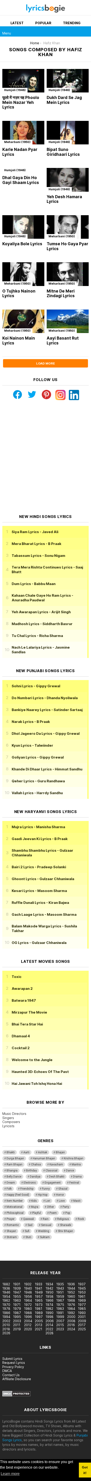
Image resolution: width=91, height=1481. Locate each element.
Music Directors (14, 1114)
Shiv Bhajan (65, 1231)
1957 (39, 1296)
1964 (28, 1300)
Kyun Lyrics (32, 745)
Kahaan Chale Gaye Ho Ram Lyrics (42, 597)
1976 (71, 1305)
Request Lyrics (13, 1363)
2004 (28, 1321)
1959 (60, 1296)
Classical (51, 1170)
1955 (17, 1296)
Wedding (43, 1231)
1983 (60, 1309)
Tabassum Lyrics (38, 555)
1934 (49, 1284)
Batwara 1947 (24, 1000)
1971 (17, 1305)
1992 (71, 1313)
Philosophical (15, 1213)
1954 (6, 1296)
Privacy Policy (13, 1367)
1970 (6, 1305)
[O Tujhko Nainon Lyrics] (23, 274)
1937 (82, 1284)
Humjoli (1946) (15, 90)
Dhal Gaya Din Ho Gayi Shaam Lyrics (20, 180)
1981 (38, 1309)
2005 (39, 1321)
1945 (82, 1288)
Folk (9, 1188)
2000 (71, 1317)
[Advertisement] (45, 457)
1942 (49, 1288)
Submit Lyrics (12, 1359)
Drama (77, 1176)
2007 (60, 1321)
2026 (6, 1333)
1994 (6, 1317)
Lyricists (8, 1126)
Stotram (12, 1237)
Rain (46, 1219)
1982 (49, 1309)
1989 (39, 1313)
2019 (17, 1329)
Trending (71, 23)
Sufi (27, 1231)
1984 (71, 1309)
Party (66, 1207)
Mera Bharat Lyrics (36, 543)
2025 (82, 1329)
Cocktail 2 (21, 1048)
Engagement (53, 1182)
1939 (17, 1288)
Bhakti (11, 1152)
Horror (60, 1194)
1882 (6, 1284)
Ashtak (42, 1152)
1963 (17, 1300)
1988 (28, 1313)
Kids (34, 1200)
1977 (82, 1305)
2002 (6, 1321)
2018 (6, 1329)
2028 (49, 1333)
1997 (39, 1317)
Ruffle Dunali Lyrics (40, 902)
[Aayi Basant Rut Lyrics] (68, 321)
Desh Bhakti (56, 1176)
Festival (74, 1182)
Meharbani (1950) (17, 142)
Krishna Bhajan (73, 1158)
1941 (38, 1288)
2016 (71, 1325)
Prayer (10, 1219)
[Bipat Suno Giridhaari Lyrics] (68, 132)
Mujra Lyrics (38, 827)
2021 (38, 1329)
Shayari (11, 1231)
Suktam (45, 1237)
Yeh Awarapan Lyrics (41, 612)
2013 (38, 1325)
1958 (49, 1296)
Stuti (28, 1237)
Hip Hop (42, 1194)
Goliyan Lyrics (38, 757)
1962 (6, 1300)
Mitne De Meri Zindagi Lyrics (61, 293)
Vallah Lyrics (37, 793)
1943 (60, 1288)
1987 (17, 1313)
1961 (81, 1296)
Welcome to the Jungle (32, 1060)
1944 (71, 1288)
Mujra (34, 1207)
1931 (16, 1284)
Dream (11, 1182)
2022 (49, 1329)
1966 (49, 1300)
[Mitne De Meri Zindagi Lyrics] (68, 274)
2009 (82, 1321)
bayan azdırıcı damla (43, 1254)
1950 (49, 1292)
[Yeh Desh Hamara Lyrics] (68, 179)
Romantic (13, 1225)
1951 (60, 1292)
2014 (49, 1325)
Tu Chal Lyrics (37, 635)
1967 (60, 1300)
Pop (67, 1213)
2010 (6, 1325)
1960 (71, 1296)
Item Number (15, 1200)
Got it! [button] (85, 1470)
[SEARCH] (86, 31)
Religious (63, 1219)
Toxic (16, 976)
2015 (60, 1325)
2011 (16, 1325)
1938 (6, 1288)
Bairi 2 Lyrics (39, 867)
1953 (82, 1292)
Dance (70, 1170)
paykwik (66, 1254)
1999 (60, 1317)
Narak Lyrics (31, 721)
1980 (28, 1309)
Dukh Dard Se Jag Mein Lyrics (64, 100)
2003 (17, 1321)
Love (62, 1200)
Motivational (14, 1207)
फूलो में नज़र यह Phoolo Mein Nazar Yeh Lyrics (20, 102)
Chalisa (36, 1164)
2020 (28, 1329)
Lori (48, 1200)
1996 (28, 1317)
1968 (71, 1300)
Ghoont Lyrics (43, 879)
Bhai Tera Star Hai (27, 1024)
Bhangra (12, 1170)
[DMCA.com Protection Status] (16, 1395)
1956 (28, 1296)
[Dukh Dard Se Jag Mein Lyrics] (68, 80)
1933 (38, 1284)
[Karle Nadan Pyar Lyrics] (23, 132)
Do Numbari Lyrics (45, 698)
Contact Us (11, 1375)
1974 (49, 1305)
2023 (60, 1329)
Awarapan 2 (22, 988)
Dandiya (35, 1176)
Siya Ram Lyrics (35, 532)
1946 (6, 1292)
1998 (49, 1317)
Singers (8, 1118)
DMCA (7, 1371)
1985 (82, 1309)
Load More (45, 363)
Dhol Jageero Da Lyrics (46, 733)
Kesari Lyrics (39, 891)
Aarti (26, 1152)
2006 (50, 1321)
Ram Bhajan (14, 1164)
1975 (60, 1305)
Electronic (30, 1182)
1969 (82, 1300)
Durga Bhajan (15, 1158)
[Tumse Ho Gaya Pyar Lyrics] (68, 227)
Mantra (76, 1164)
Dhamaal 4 (21, 1036)
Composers (11, 1122)
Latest (17, 23)
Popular (43, 23)
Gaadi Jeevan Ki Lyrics (40, 839)
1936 (71, 1284)
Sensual (46, 1225)
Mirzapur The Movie (29, 1012)
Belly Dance (14, 1176)
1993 (82, 1313)
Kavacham (56, 1164)
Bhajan (60, 1152)
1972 (28, 1305)
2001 (82, 1317)
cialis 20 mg (9, 1254)
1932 (28, 1284)
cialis (22, 1254)
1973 (38, 1305)
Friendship (26, 1188)
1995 (17, 1317)
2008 (71, 1321)
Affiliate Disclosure (16, 1379)
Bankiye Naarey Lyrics (47, 710)
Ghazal (62, 1188)
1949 (39, 1292)
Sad (30, 1225)
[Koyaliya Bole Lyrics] (23, 227)
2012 (28, 1325)
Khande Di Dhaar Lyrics (47, 769)
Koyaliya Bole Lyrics (22, 244)
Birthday (31, 1170)
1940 (28, 1288)
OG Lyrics (39, 942)
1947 (17, 1292)
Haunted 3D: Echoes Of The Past (40, 1071)
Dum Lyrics (34, 584)
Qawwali (28, 1219)
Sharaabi (65, 1225)
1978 (6, 1309)
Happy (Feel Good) (18, 1194)
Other (50, 1207)
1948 (28, 1292)
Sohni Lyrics (36, 686)
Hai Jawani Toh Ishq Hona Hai (37, 1083)
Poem (53, 1213)
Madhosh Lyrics (42, 624)
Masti (76, 1200)
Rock (81, 1219)
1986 (6, 1313)
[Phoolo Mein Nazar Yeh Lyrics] (23, 80)
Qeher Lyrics (38, 781)
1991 (60, 1313)
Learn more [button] (10, 1474)
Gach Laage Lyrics (44, 914)
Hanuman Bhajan (44, 1158)
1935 (60, 1284)
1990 (49, 1313)
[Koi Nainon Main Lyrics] (23, 321)
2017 (82, 1325)
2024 (71, 1329)
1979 (17, 1309)
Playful (36, 1213)
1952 (71, 1292)
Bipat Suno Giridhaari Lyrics (63, 152)
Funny (46, 1188)
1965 (39, 1300)
